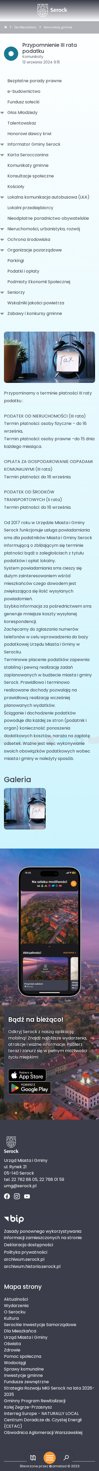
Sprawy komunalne (24, 1369)
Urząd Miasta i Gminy (26, 1337)
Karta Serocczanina (27, 155)
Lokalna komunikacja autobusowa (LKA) (48, 197)
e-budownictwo (23, 91)
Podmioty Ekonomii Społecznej (38, 282)
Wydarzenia (16, 1306)
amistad (59, 1466)
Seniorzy (16, 292)
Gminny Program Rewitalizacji (34, 1401)
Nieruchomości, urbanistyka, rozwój (43, 229)
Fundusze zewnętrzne (26, 1382)
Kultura (11, 1318)
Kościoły (15, 187)
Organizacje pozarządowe (34, 250)
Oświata (12, 1344)
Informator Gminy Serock (33, 144)
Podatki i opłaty (23, 271)
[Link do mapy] (33, 1458)
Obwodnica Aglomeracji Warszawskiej (43, 1432)
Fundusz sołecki (23, 102)
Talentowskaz (21, 123)
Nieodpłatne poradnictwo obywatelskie (48, 218)
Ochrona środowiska (28, 239)
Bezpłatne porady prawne (34, 81)
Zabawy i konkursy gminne (34, 313)
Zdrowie (12, 1350)
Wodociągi (15, 1363)
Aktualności (16, 1299)
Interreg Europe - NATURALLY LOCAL (41, 1413)
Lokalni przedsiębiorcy (30, 208)
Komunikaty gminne (58, 27)
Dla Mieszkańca (25, 27)
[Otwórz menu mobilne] (50, 1458)
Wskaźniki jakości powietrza (35, 303)
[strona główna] (5, 27)
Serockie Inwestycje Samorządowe (40, 1325)
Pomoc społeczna (22, 1356)
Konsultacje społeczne (30, 176)
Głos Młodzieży (22, 112)
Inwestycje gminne (23, 1375)
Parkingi (15, 261)
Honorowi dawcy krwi (29, 134)
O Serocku (14, 1312)
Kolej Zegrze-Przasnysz (28, 1407)
